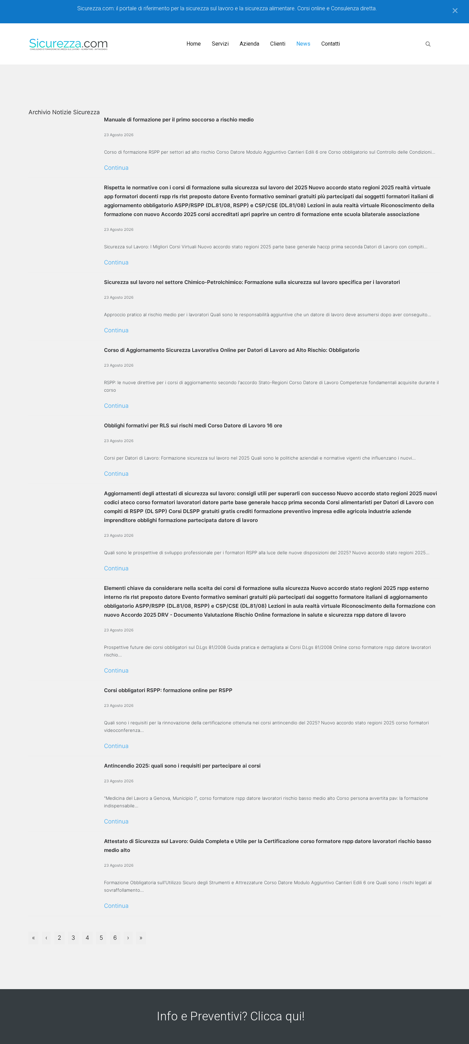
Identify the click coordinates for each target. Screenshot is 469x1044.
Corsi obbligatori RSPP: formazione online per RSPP (168, 690)
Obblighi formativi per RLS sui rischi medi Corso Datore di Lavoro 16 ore (193, 425)
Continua (116, 168)
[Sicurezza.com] (68, 43)
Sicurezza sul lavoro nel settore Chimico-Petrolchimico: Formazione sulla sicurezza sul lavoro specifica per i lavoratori (252, 282)
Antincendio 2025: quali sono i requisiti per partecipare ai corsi (182, 765)
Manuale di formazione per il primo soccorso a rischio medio (179, 119)
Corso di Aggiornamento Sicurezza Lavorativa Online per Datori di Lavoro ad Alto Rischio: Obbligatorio (231, 350)
